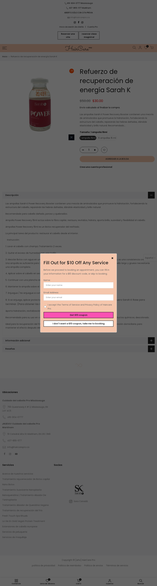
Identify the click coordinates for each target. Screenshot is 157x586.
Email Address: (51, 292)
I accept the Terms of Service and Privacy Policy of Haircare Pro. (80, 306)
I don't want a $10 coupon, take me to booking (79, 323)
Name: (47, 280)
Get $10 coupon (78, 315)
